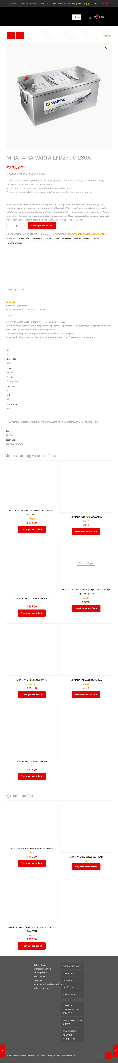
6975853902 (59, 3)
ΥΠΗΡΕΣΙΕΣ (68, 973)
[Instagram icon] (107, 3)
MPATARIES (37, 238)
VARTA (32, 519)
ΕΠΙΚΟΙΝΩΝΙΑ (69, 994)
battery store (23, 238)
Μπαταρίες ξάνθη (81, 238)
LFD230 (9, 316)
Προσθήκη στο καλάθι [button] (32, 529)
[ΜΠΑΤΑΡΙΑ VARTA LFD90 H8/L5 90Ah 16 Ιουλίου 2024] (115, 1051)
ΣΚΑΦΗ (86, 234)
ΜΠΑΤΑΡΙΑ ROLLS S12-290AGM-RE (31, 598)
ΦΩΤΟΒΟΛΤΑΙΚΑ (15, 243)
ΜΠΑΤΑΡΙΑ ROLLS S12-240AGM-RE (31, 761)
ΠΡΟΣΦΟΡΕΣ (69, 980)
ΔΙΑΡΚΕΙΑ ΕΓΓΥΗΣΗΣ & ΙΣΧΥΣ (72, 1022)
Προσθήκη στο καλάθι (42, 226)
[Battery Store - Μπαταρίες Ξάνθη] (36, 17)
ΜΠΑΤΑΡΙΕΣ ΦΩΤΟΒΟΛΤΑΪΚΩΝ (67, 234)
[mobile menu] (108, 17)
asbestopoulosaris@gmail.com (83, 3)
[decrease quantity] (10, 226)
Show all (107, 36)
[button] (106, 49)
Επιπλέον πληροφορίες (16, 306)
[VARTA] (21, 266)
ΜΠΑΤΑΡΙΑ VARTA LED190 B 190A (32, 680)
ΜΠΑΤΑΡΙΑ (66, 238)
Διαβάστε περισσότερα (86, 608)
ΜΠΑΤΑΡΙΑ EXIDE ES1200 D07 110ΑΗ (86, 857)
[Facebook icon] (103, 3)
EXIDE (31, 853)
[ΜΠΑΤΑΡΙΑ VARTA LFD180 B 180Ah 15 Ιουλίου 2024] (2, 1051)
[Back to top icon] (108, 1055)
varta (57, 238)
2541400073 (45, 3)
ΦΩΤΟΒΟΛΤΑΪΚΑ (98, 234)
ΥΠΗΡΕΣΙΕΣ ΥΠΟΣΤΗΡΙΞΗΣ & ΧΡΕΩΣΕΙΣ (71, 1009)
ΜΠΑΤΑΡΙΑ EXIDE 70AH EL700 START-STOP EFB (32, 848)
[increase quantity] (23, 226)
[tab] (59, 302)
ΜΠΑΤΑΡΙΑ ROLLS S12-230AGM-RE (86, 517)
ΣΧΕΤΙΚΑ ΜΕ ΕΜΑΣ (71, 966)
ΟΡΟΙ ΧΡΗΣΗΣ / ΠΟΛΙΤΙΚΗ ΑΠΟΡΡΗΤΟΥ (70, 1035)
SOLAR (48, 238)
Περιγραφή (10, 302)
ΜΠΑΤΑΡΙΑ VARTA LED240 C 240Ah (86, 680)
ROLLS (86, 521)
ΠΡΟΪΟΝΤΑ (68, 987)
